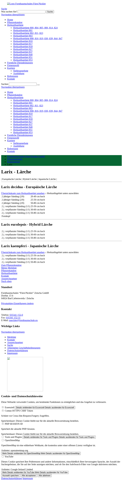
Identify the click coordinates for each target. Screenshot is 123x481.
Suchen (4, 84)
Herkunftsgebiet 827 (23, 121)
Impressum (12, 353)
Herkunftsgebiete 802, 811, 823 (28, 105)
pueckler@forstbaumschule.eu (23, 320)
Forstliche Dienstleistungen (20, 135)
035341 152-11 (13, 317)
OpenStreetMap (12, 440)
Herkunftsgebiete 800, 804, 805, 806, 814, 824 (35, 100)
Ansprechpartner (9, 278)
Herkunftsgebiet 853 (23, 132)
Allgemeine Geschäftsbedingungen (23, 348)
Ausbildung (18, 146)
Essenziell (9, 407)
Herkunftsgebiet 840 (23, 127)
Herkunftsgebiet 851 (23, 130)
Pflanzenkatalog (14, 95)
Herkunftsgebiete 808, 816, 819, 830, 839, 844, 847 (37, 111)
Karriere (11, 140)
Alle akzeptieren (29, 475)
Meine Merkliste (9, 268)
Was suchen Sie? (9, 11)
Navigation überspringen (13, 14)
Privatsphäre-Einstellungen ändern (17, 303)
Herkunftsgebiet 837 (23, 124)
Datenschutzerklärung (17, 350)
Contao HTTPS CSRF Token (19, 410)
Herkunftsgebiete (15, 97)
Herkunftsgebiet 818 (23, 119)
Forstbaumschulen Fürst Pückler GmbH (26, 156)
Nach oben (6, 281)
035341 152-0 (16, 315)
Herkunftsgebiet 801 (23, 103)
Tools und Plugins (13, 437)
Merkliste (11, 337)
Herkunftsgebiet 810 (23, 113)
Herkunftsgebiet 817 (23, 116)
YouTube (9, 456)
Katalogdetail (13, 161)
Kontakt (11, 151)
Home (10, 92)
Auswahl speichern (10, 475)
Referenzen (12, 148)
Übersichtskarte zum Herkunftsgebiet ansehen (23, 193)
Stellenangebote (20, 143)
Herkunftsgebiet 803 (23, 108)
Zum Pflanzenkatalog (11, 265)
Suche (4, 8)
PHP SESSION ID (14, 424)
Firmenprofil (13, 138)
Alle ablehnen (44, 475)
